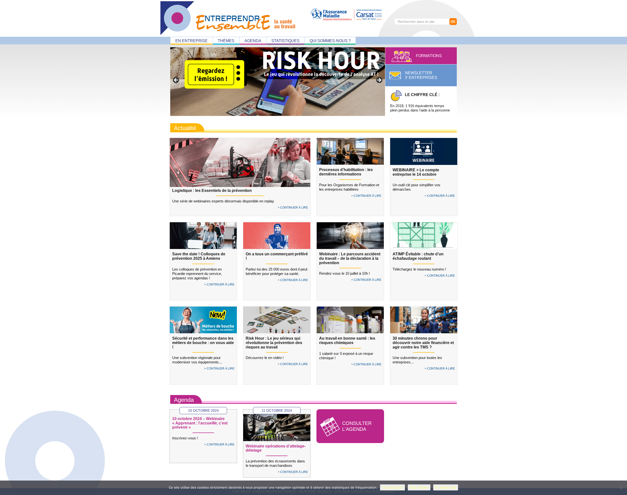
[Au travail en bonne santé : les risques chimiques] (350, 320)
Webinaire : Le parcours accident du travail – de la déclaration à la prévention (349, 258)
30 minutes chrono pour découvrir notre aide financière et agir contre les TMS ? (423, 342)
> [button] (379, 80)
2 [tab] (274, 52)
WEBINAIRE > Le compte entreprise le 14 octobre (416, 172)
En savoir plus (445, 487)
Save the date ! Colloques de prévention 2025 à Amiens (198, 256)
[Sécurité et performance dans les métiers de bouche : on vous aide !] (203, 320)
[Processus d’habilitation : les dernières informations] (350, 151)
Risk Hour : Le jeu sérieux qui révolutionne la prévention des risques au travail (274, 342)
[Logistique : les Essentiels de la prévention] (240, 166)
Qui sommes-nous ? (330, 41)
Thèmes (226, 41)
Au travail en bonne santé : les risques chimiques (347, 340)
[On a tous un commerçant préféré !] (276, 235)
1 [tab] (269, 52)
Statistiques (285, 41)
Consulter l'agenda (357, 426)
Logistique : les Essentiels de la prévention (212, 190)
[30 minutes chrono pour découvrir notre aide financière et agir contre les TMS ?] (423, 320)
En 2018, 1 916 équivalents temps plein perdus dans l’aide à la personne (420, 102)
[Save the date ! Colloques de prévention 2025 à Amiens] (203, 235)
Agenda (252, 41)
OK (453, 22)
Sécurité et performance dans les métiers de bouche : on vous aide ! (203, 342)
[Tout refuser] (620, 487)
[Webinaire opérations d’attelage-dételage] (276, 427)
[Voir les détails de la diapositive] (277, 81)
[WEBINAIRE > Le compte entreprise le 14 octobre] (423, 151)
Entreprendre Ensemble (227, 18)
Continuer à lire (294, 207)
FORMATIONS (429, 56)
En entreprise (191, 41)
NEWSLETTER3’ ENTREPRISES (421, 75)
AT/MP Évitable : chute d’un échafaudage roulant (418, 256)
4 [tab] (286, 52)
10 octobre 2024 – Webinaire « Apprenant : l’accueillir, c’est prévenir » (200, 423)
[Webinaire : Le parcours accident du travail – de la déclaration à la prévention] (350, 235)
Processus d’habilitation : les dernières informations (346, 172)
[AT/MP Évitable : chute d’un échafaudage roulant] (423, 235)
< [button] (176, 80)
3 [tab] (280, 52)
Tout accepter (392, 487)
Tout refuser (419, 487)
